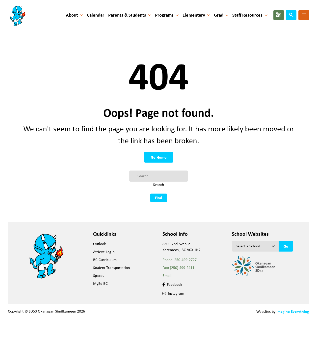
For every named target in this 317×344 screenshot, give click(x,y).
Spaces (98, 275)
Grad (218, 15)
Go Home (158, 157)
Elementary (194, 15)
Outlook (99, 243)
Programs (164, 15)
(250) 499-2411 (182, 267)
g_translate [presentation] (278, 15)
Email (167, 275)
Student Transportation (111, 267)
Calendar (95, 15)
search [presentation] (291, 15)
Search (158, 184)
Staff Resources (247, 15)
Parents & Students (127, 15)
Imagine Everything (292, 311)
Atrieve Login (103, 251)
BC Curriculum (105, 259)
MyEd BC (100, 283)
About (72, 15)
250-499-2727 (185, 259)
